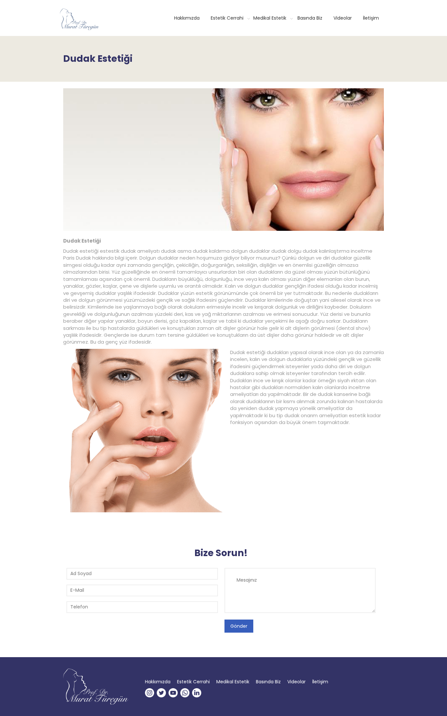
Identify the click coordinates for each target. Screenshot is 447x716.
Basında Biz (309, 18)
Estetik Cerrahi (227, 18)
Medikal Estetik (269, 18)
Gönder (238, 626)
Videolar (342, 18)
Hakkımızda (187, 18)
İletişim (371, 18)
